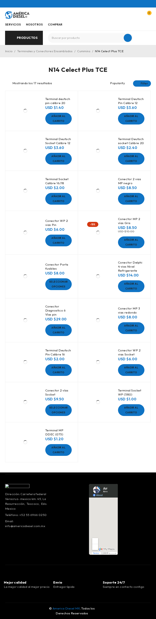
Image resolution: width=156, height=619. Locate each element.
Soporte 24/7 (114, 582)
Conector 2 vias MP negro (129, 181)
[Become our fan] (11, 611)
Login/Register (138, 15)
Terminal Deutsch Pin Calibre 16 (58, 352)
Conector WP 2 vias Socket (129, 352)
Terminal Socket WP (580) (129, 392)
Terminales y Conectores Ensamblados (45, 51)
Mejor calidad (15, 582)
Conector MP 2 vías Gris (129, 221)
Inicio (9, 51)
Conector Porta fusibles (56, 266)
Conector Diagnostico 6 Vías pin (55, 310)
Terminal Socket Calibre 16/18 (57, 181)
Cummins (83, 51)
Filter (144, 83)
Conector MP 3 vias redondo (129, 310)
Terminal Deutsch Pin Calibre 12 (131, 101)
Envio (57, 582)
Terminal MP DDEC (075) (54, 432)
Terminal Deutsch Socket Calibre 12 (58, 141)
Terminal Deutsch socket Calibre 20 (131, 141)
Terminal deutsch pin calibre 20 (57, 101)
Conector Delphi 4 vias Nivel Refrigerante (130, 266)
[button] (58, 118)
